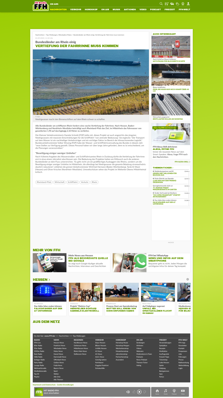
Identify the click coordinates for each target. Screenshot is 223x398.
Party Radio (38, 363)
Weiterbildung (183, 365)
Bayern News (58, 368)
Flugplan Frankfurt (102, 365)
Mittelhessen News (81, 348)
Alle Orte (57, 377)
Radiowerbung (183, 363)
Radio (37, 340)
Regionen (78, 340)
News (56, 340)
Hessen (40, 279)
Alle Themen (58, 380)
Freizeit (170, 10)
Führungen (182, 357)
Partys (161, 377)
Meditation (163, 351)
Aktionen (130, 10)
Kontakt (181, 348)
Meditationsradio (40, 371)
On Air (105, 10)
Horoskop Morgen (122, 346)
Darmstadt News (60, 357)
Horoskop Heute (122, 343)
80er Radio (38, 346)
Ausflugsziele (164, 354)
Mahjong (162, 368)
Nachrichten (58, 10)
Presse (181, 360)
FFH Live (37, 343)
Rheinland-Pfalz (44, 182)
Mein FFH (188, 3)
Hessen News (59, 343)
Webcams (140, 351)
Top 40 (36, 374)
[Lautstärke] (128, 392)
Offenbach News (60, 360)
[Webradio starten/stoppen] (139, 392)
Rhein (94, 182)
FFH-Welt (184, 10)
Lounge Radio (39, 365)
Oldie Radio (38, 357)
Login (180, 368)
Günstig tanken (100, 360)
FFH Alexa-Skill (182, 162)
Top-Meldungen (52, 35)
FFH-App (181, 343)
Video (143, 10)
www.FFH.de (49, 336)
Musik (116, 10)
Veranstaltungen (165, 343)
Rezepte (162, 348)
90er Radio (38, 348)
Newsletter (182, 346)
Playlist (167, 3)
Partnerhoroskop (122, 357)
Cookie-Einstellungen (65, 385)
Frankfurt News (59, 346)
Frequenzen (182, 351)
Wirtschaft (59, 182)
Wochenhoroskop (122, 348)
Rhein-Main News (80, 351)
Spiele (161, 365)
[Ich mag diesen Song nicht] (144, 392)
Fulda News (58, 365)
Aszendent (120, 360)
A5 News (98, 354)
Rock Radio (38, 354)
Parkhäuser (99, 363)
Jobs (180, 354)
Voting (138, 365)
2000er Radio (39, 351)
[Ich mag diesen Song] (134, 392)
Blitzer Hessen (100, 346)
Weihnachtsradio (40, 368)
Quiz (161, 374)
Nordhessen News (80, 343)
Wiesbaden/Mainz (65, 35)
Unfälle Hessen (100, 348)
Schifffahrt (73, 182)
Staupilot (172, 3)
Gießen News (59, 363)
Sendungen (140, 343)
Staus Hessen (100, 343)
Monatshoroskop (122, 351)
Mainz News (58, 351)
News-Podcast (141, 360)
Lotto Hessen (164, 363)
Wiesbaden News (60, 348)
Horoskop (91, 10)
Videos (138, 348)
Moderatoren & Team (144, 354)
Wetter (177, 3)
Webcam (183, 3)
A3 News (98, 351)
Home (157, 394)
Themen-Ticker (162, 167)
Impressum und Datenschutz (44, 385)
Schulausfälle (100, 368)
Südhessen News (80, 354)
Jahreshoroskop (121, 354)
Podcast (155, 10)
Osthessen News (80, 346)
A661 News (99, 357)
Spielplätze (163, 346)
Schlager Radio (39, 360)
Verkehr (75, 10)
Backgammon (164, 371)
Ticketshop (163, 360)
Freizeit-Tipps (164, 357)
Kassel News (58, 354)
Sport (56, 371)
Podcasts (139, 357)
